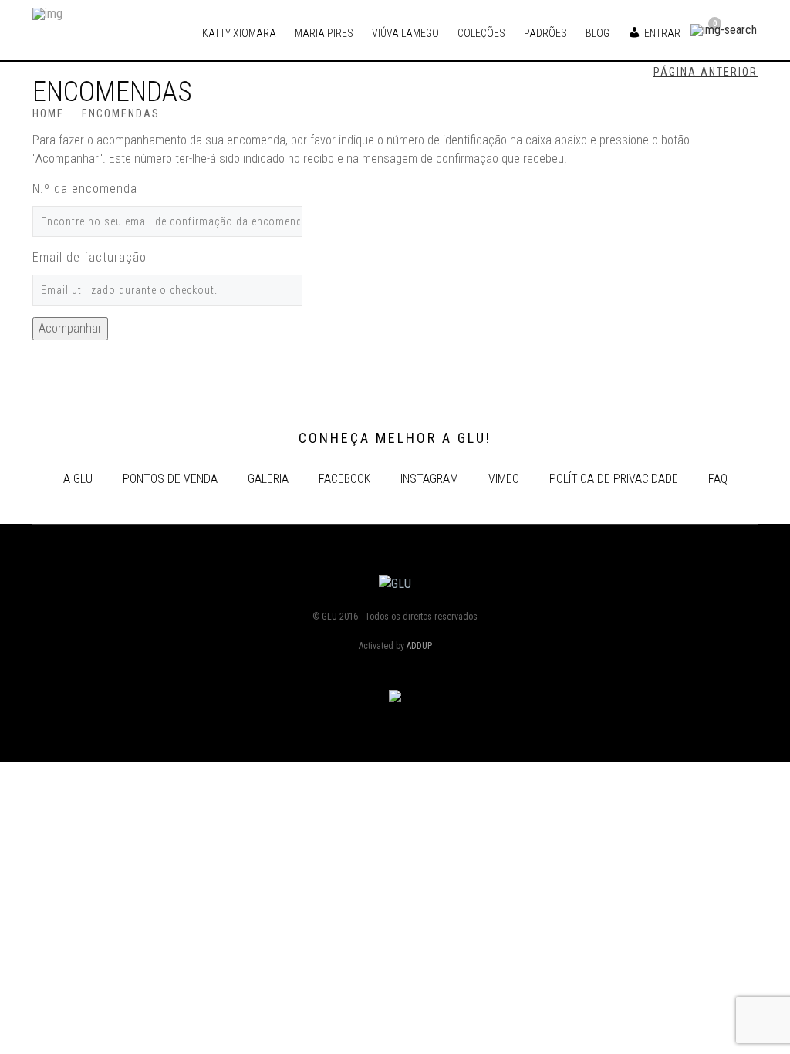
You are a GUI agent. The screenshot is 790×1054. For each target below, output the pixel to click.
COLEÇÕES (481, 33)
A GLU (78, 478)
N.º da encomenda (84, 188)
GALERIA (268, 478)
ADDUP (419, 645)
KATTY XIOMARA (239, 33)
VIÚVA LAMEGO (405, 33)
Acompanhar (70, 328)
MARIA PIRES (324, 33)
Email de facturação (89, 257)
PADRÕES (545, 33)
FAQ (718, 478)
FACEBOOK (344, 478)
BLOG (597, 33)
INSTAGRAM (429, 478)
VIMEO (503, 478)
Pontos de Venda (170, 478)
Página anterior (705, 72)
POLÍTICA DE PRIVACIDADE (613, 478)
